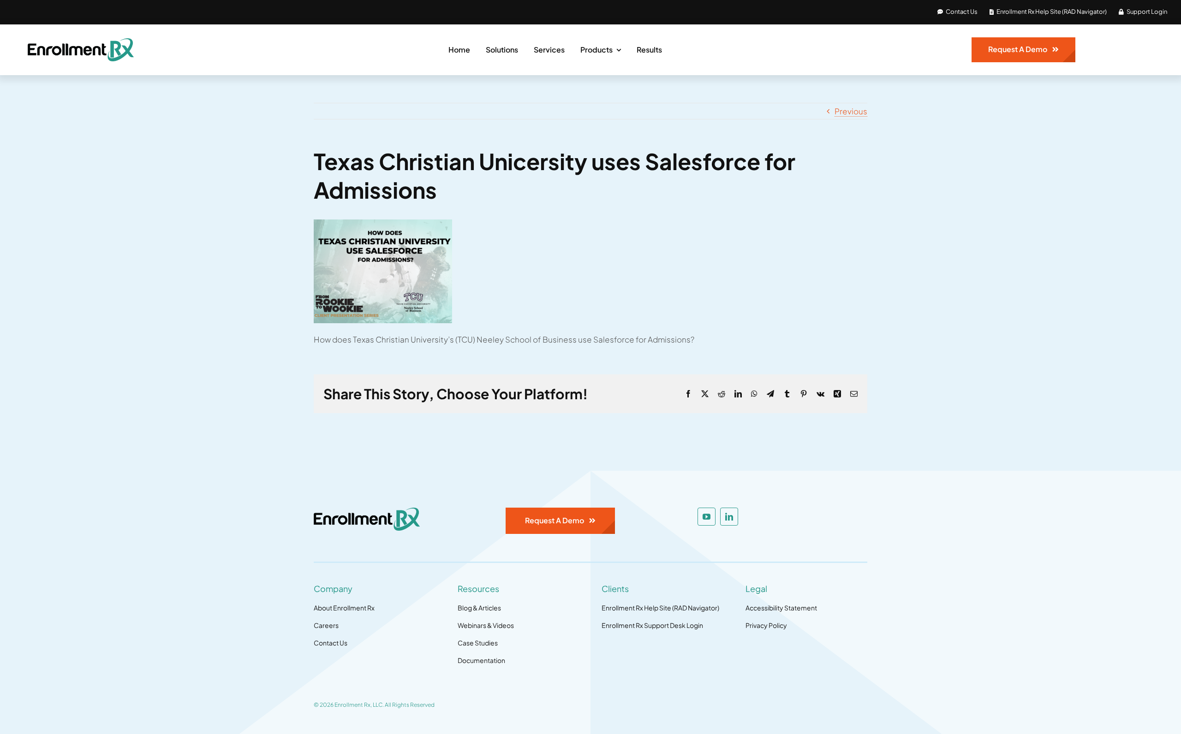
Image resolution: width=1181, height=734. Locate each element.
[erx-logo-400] (81, 42)
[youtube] (707, 517)
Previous (851, 111)
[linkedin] (729, 517)
